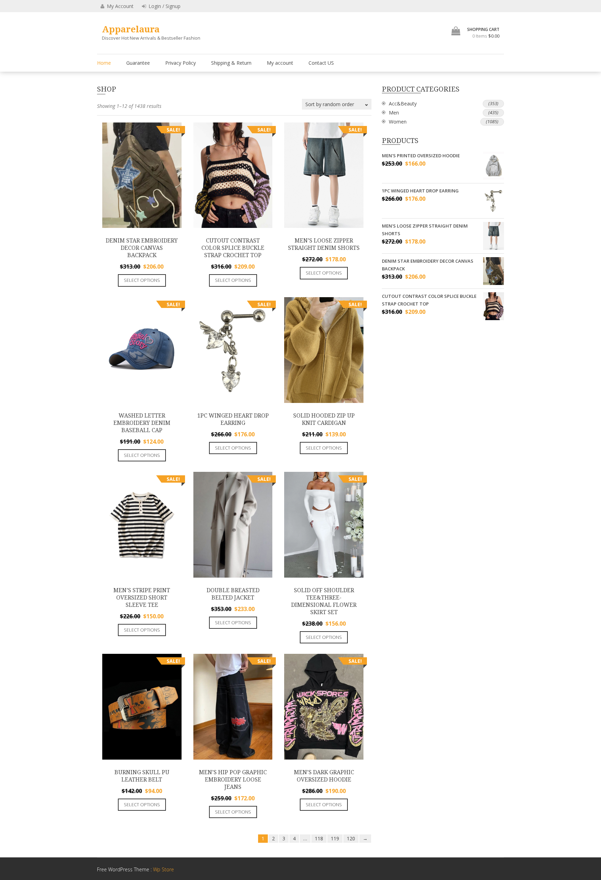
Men (394, 112)
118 (319, 838)
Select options (142, 280)
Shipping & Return (231, 63)
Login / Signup (164, 6)
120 (351, 838)
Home (104, 63)
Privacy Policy (180, 63)
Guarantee (138, 63)
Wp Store (163, 869)
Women (398, 121)
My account (280, 63)
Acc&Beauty (403, 103)
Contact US (321, 63)
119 (335, 838)
